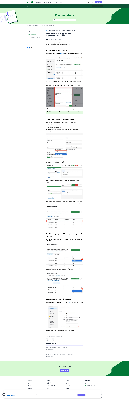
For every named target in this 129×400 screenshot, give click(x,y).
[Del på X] (31, 48)
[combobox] (89, 2)
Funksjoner (38, 2)
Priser (61, 2)
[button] (3, 394)
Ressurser (56, 2)
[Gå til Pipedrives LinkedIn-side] (101, 394)
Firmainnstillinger (42, 25)
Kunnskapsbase (29, 25)
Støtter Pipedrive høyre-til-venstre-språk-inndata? (57, 347)
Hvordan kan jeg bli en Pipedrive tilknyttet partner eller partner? (60, 354)
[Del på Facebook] (27, 48)
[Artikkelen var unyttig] (53, 339)
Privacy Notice (12, 395)
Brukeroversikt (49, 349)
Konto (70, 302)
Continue (81, 394)
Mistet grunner (49, 356)
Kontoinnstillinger (36, 25)
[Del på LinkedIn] (29, 48)
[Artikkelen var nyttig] (47, 339)
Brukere (48, 351)
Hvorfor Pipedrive (47, 2)
